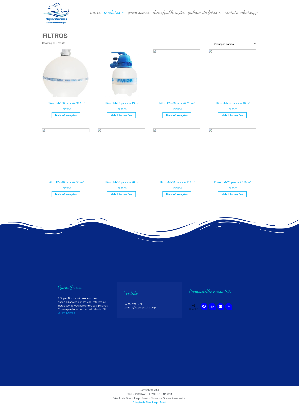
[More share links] (228, 306)
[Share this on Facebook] (204, 306)
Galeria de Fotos (202, 12)
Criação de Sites (142, 402)
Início (95, 12)
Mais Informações (66, 115)
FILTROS (66, 109)
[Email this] (220, 306)
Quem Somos (139, 12)
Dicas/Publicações (169, 12)
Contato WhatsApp (241, 12)
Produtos (112, 12)
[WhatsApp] (212, 306)
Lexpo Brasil (159, 402)
